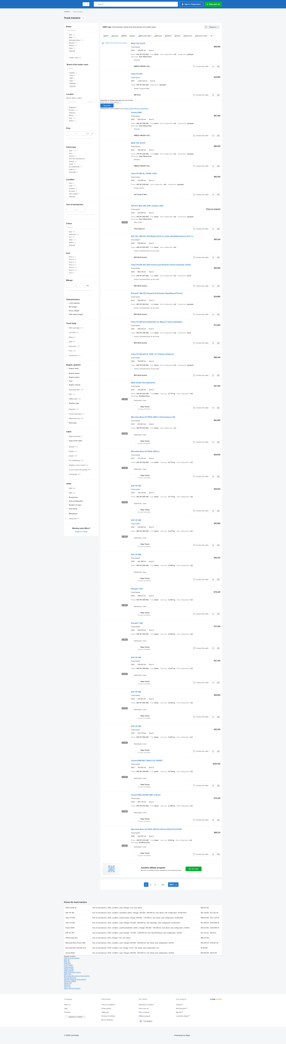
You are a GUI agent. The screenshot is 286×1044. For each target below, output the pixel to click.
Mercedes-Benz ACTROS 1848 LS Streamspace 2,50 (153, 417)
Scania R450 (70, 928)
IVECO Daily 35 (70, 908)
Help (65, 1008)
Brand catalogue (107, 1020)
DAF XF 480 (136, 486)
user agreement (142, 108)
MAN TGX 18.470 (138, 43)
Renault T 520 (137, 589)
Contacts (67, 1012)
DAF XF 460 (69, 933)
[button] (213, 66)
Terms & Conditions (108, 1005)
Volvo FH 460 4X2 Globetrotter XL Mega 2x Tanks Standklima (156, 322)
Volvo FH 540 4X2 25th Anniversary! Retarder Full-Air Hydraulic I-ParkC (161, 265)
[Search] (96, 4)
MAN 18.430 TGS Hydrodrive (143, 383)
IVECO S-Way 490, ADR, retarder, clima (147, 206)
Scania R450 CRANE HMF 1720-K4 (145, 795)
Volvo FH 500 (70, 918)
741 (162, 885)
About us (67, 1005)
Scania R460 (136, 112)
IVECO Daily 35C (71, 938)
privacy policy (129, 108)
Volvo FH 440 (136, 74)
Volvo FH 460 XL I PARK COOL (144, 173)
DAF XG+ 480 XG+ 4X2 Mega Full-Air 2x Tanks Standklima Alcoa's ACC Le (162, 236)
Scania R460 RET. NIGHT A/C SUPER (146, 761)
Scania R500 (70, 953)
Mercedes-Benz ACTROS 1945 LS (145, 451)
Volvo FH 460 (70, 923)
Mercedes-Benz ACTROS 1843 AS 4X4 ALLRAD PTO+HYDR (156, 829)
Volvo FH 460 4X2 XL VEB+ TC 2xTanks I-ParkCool (152, 354)
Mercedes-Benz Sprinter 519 (75, 948)
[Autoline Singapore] (72, 4)
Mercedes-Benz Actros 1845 (75, 943)
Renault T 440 (137, 623)
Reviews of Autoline (108, 1016)
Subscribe (106, 105)
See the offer (193, 869)
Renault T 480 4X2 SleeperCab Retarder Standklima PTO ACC (157, 293)
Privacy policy (106, 1008)
